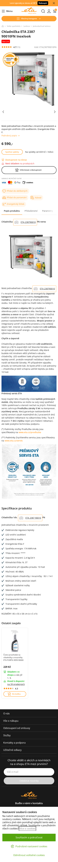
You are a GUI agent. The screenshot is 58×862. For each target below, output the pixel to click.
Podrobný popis (9, 135)
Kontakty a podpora (14, 742)
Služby (7, 735)
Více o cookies (27, 828)
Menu (7, 11)
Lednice (26, 26)
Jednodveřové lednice (42, 26)
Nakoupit (43, 3)
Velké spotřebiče (14, 26)
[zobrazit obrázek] (3, 112)
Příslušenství (31, 210)
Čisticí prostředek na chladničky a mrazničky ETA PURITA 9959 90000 (13, 657)
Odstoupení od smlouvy (16, 728)
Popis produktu (12, 210)
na (16, 684)
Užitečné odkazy (12, 750)
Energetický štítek (15, 204)
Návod (38, 197)
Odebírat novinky (29, 780)
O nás (6, 713)
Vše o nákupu (10, 720)
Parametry (47, 210)
